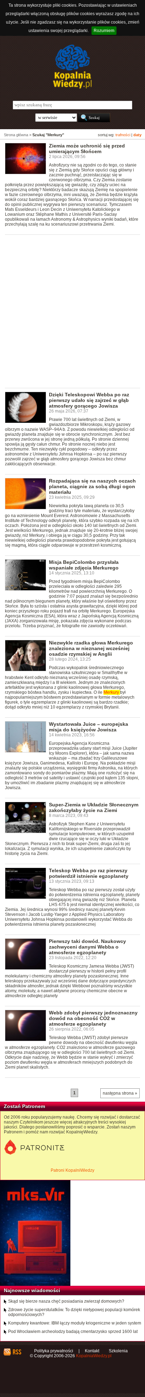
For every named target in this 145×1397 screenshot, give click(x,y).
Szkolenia (118, 1350)
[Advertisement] (72, 310)
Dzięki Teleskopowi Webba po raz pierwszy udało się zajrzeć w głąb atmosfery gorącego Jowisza (89, 400)
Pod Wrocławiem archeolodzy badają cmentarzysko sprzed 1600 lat (73, 1331)
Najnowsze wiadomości (32, 1290)
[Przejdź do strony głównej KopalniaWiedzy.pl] (72, 66)
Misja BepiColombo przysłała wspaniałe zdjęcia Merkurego (84, 565)
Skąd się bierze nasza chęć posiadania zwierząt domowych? (66, 1301)
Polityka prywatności (53, 1350)
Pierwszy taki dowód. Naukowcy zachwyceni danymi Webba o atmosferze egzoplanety (87, 946)
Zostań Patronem (24, 1106)
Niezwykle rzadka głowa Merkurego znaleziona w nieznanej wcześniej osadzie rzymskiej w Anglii (91, 648)
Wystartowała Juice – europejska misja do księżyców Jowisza (88, 726)
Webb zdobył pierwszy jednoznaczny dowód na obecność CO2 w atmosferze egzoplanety (93, 1018)
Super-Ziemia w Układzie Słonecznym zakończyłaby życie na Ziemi (93, 807)
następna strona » (120, 1093)
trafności (122, 135)
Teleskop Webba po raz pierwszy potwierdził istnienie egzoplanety (88, 873)
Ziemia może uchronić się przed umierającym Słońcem (87, 148)
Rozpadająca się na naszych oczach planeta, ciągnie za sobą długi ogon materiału (92, 486)
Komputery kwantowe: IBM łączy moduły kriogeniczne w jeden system (74, 1323)
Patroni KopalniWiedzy (72, 1170)
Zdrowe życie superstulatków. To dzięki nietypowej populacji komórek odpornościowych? (74, 1312)
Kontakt (92, 1350)
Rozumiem (104, 30)
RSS (17, 1351)
